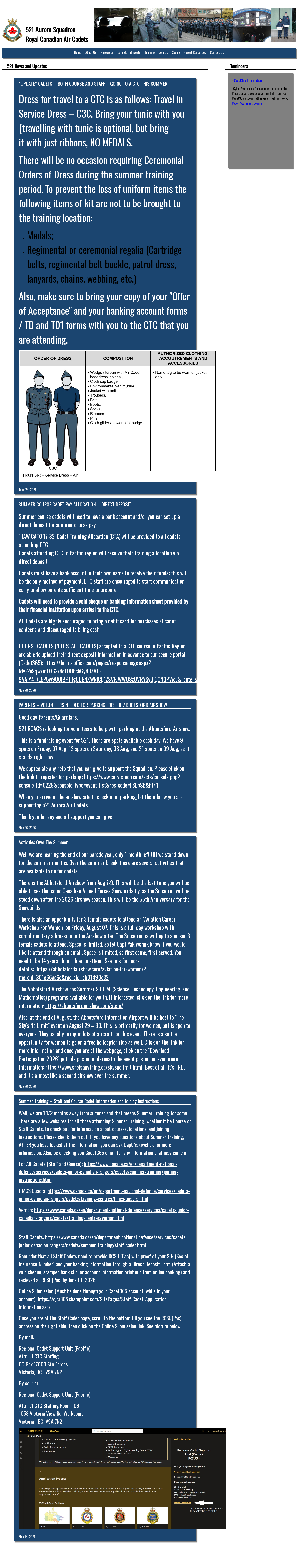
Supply (176, 52)
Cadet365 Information (248, 80)
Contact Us (217, 52)
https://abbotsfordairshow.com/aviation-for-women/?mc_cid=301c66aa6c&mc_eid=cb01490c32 (82, 973)
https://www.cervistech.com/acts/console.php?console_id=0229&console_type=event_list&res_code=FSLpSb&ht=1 (99, 781)
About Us (90, 52)
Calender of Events (129, 52)
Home (77, 52)
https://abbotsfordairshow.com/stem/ (84, 1005)
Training (150, 52)
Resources (107, 52)
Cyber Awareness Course (247, 103)
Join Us (163, 52)
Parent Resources (195, 52)
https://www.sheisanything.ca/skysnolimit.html (93, 1067)
